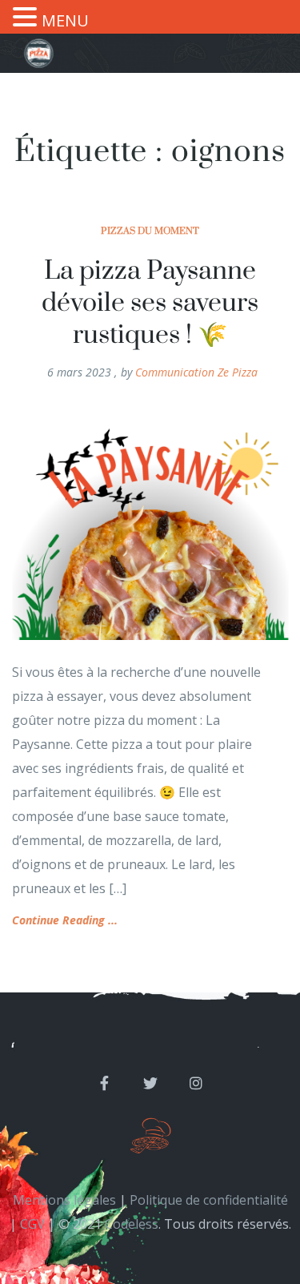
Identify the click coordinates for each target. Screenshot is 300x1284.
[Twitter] (150, 1083)
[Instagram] (196, 1083)
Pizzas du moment (150, 231)
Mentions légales (64, 1200)
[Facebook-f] (104, 1083)
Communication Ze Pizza (196, 372)
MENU (65, 20)
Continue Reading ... (65, 920)
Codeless (131, 1224)
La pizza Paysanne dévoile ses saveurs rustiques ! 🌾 (150, 303)
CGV (32, 1224)
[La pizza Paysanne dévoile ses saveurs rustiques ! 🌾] (150, 524)
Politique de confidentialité (209, 1200)
